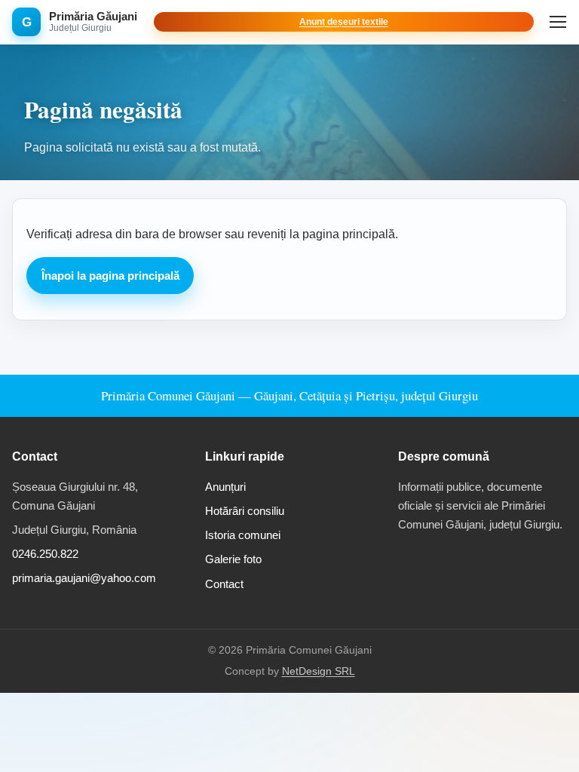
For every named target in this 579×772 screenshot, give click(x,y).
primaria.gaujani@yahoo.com (84, 577)
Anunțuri (225, 486)
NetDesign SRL (318, 671)
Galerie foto (233, 559)
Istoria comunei (242, 534)
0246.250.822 (45, 553)
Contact (224, 583)
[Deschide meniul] (557, 21)
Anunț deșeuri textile (343, 22)
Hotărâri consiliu (244, 510)
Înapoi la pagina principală (110, 275)
